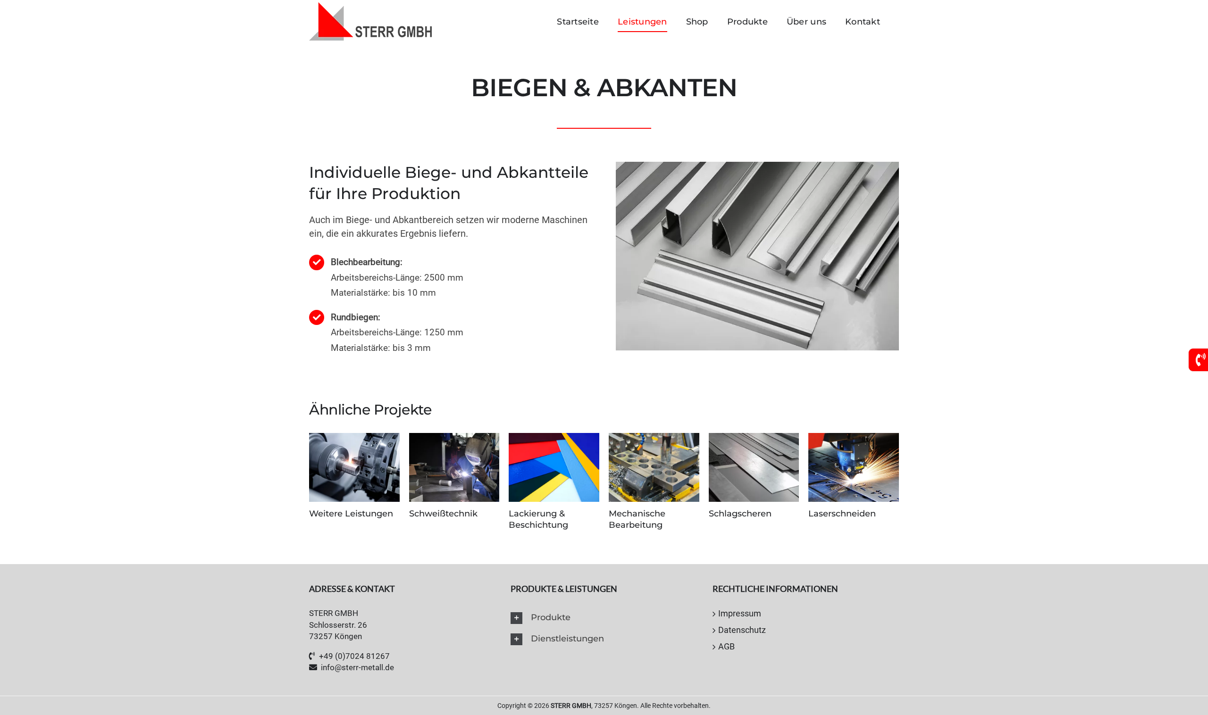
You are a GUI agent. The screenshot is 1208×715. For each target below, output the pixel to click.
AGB (726, 646)
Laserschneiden (842, 513)
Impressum (739, 613)
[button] (604, 618)
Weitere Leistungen (351, 513)
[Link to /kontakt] (1201, 359)
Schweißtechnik (443, 513)
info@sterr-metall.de (357, 667)
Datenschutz (742, 630)
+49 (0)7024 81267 (354, 656)
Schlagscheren (740, 513)
